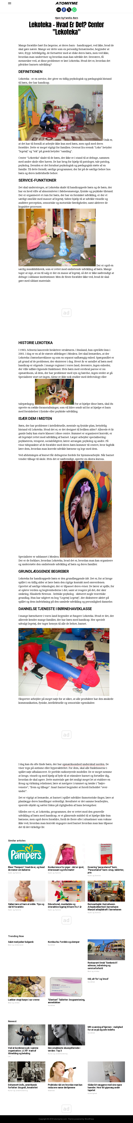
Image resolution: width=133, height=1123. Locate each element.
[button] (9, 3)
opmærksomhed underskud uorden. (83, 764)
